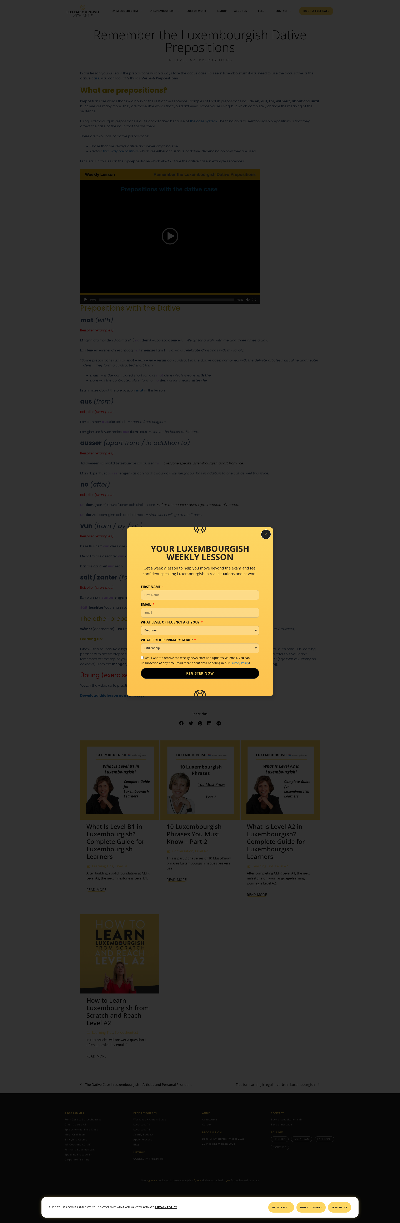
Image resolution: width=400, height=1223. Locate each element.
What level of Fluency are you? (170, 622)
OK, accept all (281, 1207)
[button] (265, 534)
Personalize (340, 1207)
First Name (151, 587)
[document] (200, 611)
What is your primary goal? (167, 640)
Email (146, 604)
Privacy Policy (239, 663)
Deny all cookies (311, 1207)
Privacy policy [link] (166, 1207)
